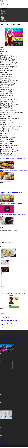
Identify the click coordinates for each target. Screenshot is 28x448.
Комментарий (2, 235)
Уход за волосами (5, 14)
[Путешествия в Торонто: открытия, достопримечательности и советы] (7, 352)
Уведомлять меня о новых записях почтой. (6, 243)
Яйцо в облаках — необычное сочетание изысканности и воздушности (11, 203)
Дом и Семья (3, 11)
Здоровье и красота (3, 13)
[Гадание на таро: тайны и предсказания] (6, 426)
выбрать (6, 340)
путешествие (23, 342)
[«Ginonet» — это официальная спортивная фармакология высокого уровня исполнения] (6, 385)
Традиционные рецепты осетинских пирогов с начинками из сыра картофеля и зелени (13, 170)
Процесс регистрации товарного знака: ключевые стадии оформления (10, 265)
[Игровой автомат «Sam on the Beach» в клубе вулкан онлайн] (6, 369)
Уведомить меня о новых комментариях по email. (7, 242)
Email (1, 238)
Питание (2, 17)
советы (12, 343)
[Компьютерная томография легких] (6, 418)
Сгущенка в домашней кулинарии (5, 181)
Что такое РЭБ (3, 286)
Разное (2, 19)
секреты (10, 343)
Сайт (0, 239)
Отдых (2, 16)
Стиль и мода (3, 12)
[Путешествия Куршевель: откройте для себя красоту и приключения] (7, 393)
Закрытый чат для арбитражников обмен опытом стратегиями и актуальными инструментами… (13, 293)
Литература (4, 20)
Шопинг (2, 18)
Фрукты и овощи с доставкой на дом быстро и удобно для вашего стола (11, 192)
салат (8, 343)
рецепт (7, 343)
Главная (2, 10)
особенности (22, 340)
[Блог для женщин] (4, 9)
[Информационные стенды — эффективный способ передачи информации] (6, 377)
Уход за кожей (4, 15)
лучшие (17, 340)
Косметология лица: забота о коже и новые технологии (8, 279)
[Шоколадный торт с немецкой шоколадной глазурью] (7, 224)
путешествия (3, 343)
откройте (2, 342)
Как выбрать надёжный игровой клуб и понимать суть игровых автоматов (10, 272)
